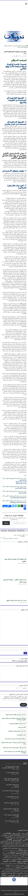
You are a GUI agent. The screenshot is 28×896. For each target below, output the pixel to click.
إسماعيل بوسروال (13, 837)
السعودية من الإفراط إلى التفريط (10, 538)
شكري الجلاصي (6, 850)
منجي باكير (19, 871)
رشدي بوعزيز (24, 848)
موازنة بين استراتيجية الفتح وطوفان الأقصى (15, 478)
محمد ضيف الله (13, 870)
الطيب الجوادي (20, 845)
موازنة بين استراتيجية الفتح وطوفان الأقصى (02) (14, 486)
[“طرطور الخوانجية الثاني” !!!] (23, 774)
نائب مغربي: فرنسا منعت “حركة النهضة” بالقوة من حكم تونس (11, 779)
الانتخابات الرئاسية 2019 (10, 842)
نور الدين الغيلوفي (13, 875)
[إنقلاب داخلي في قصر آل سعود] (23, 822)
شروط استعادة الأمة (12, 530)
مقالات (20, 45)
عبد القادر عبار (11, 859)
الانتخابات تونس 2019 (23, 843)
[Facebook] (15, 892)
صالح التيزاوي (19, 853)
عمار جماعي (5, 863)
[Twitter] (14, 892)
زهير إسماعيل (14, 848)
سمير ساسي (14, 850)
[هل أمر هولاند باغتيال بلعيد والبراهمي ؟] (23, 786)
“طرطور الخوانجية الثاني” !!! (12, 772)
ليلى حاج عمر (11, 868)
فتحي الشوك (22, 866)
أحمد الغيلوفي (10, 835)
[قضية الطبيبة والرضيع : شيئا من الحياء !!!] (23, 816)
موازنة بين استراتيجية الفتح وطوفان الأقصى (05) (14, 500)
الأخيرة (14, 763)
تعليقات (8, 763)
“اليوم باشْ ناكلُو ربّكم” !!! (12, 797)
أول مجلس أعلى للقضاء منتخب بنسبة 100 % (10, 791)
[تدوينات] (14, 36)
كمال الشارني (16, 867)
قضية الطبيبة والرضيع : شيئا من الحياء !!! (11, 815)
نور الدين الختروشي (20, 873)
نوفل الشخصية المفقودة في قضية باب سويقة (11, 809)
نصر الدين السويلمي (8, 871)
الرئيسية (24, 45)
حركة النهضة (6, 846)
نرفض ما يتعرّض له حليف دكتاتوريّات (19, 535)
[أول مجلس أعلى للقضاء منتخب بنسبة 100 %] (23, 792)
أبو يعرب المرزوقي (18, 60)
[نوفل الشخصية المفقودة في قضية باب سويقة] (23, 810)
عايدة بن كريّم (16, 855)
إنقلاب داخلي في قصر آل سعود (12, 821)
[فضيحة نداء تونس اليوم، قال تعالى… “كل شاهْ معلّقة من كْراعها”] (23, 768)
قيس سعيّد (13, 865)
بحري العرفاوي (10, 845)
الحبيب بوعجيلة (12, 843)
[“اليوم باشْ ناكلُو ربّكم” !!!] (23, 798)
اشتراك (6, 523)
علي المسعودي (13, 863)
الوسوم (19, 763)
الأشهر (25, 763)
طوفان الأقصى (3, 530)
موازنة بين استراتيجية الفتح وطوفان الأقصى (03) (14, 491)
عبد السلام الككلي (16, 857)
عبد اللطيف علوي (15, 860)
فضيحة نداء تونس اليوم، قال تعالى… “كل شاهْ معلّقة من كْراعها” (10, 767)
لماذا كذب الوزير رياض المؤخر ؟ (11, 803)
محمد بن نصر (24, 870)
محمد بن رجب (3, 868)
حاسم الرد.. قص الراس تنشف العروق (16, 600)
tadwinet (10, 890)
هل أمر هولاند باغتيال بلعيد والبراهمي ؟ (12, 785)
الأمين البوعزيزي (17, 839)
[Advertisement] (14, 16)
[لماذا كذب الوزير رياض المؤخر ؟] (23, 804)
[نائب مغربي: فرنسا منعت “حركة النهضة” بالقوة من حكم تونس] (23, 780)
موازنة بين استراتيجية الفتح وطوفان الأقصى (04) (14, 496)
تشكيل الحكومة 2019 (15, 846)
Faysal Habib (23, 890)
